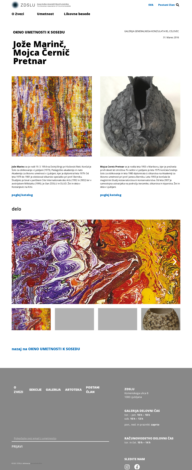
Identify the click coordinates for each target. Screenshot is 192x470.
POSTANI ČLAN (92, 390)
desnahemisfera (36, 463)
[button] (150, 5)
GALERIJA (53, 389)
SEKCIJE (35, 389)
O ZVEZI (18, 390)
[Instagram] (127, 467)
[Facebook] (137, 467)
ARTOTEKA (73, 389)
